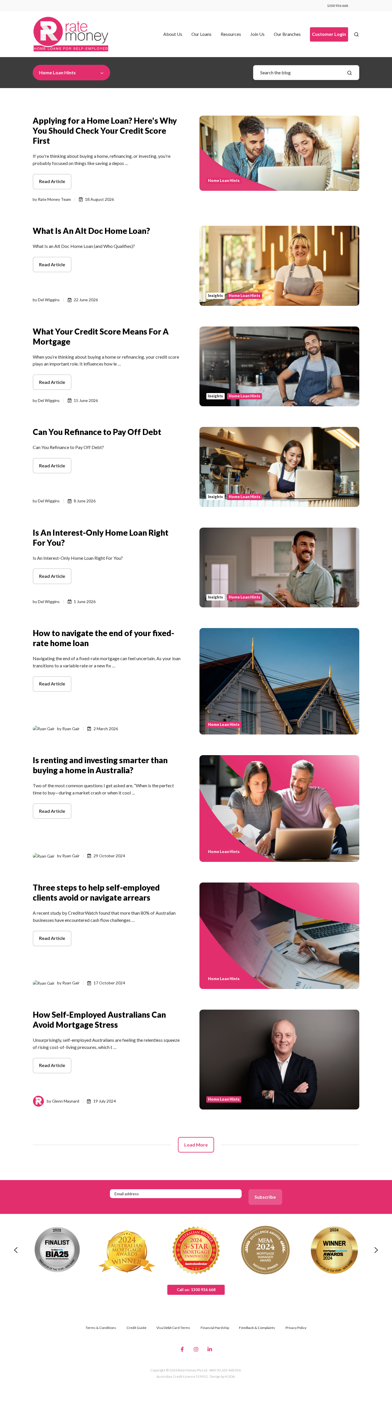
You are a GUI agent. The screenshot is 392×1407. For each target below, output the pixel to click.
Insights (215, 296)
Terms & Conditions (101, 1328)
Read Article (52, 181)
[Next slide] (376, 1250)
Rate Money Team (54, 199)
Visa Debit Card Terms (173, 1328)
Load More (196, 1144)
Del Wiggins (49, 299)
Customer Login (329, 34)
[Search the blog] (349, 73)
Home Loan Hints (224, 180)
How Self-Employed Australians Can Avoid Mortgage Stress (99, 1019)
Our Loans (201, 34)
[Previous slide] (15, 1250)
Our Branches (287, 34)
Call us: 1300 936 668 (196, 1289)
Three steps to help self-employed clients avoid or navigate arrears (96, 892)
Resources (231, 34)
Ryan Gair (70, 728)
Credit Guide (136, 1328)
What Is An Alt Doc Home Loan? (91, 231)
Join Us (257, 34)
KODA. (230, 1376)
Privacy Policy (296, 1328)
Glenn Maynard (65, 1101)
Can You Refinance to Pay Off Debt (97, 432)
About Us (172, 34)
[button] (356, 34)
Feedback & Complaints (257, 1328)
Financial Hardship (215, 1328)
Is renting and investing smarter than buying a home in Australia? (100, 765)
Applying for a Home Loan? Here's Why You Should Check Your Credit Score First (105, 130)
